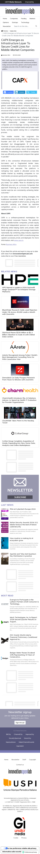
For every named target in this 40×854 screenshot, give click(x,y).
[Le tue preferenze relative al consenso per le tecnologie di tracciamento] (29, 852)
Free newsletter (20, 256)
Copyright (32, 760)
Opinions (6, 22)
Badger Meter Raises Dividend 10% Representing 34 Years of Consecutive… (22, 655)
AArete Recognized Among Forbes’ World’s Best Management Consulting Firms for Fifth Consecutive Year (19, 357)
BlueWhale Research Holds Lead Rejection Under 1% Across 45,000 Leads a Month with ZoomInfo (19, 312)
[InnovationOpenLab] (20, 11)
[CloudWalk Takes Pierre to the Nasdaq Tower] (20, 413)
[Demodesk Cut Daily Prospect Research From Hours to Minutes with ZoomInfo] (20, 370)
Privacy (24, 838)
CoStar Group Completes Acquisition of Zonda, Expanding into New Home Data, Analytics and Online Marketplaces (18, 443)
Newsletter (7, 26)
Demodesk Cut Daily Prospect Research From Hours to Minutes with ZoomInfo (18, 379)
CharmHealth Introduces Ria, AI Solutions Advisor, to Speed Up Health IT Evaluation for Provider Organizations (19, 400)
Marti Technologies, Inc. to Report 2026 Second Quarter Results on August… (23, 619)
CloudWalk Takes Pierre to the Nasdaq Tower (18, 422)
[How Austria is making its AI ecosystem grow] (4, 543)
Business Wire (6, 55)
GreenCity (27, 738)
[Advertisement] (20, 703)
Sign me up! (20, 723)
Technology (25, 22)
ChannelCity (29, 2)
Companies (14, 18)
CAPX (18, 98)
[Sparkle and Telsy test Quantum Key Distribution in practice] (4, 559)
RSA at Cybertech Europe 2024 (23, 509)
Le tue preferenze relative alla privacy (22, 848)
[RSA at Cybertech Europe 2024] (4, 514)
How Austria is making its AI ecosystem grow (21, 539)
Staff (24, 760)
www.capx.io (18, 240)
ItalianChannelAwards (26, 742)
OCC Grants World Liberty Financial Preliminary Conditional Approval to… (23, 637)
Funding (23, 18)
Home (5, 18)
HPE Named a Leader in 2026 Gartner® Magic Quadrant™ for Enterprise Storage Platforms (18, 289)
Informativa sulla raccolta (11, 852)
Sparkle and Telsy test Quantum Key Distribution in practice (23, 555)
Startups (15, 22)
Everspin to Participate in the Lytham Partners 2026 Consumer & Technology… (24, 602)
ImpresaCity (30, 734)
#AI (13, 98)
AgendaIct (20, 746)
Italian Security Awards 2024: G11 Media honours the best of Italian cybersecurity (24, 524)
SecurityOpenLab (15, 738)
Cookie (15, 838)
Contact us (20, 765)
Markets (32, 18)
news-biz (13, 31)
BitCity (8, 734)
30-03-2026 (17, 55)
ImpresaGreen (11, 742)
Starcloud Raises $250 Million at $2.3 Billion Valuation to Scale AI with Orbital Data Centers (18, 334)
